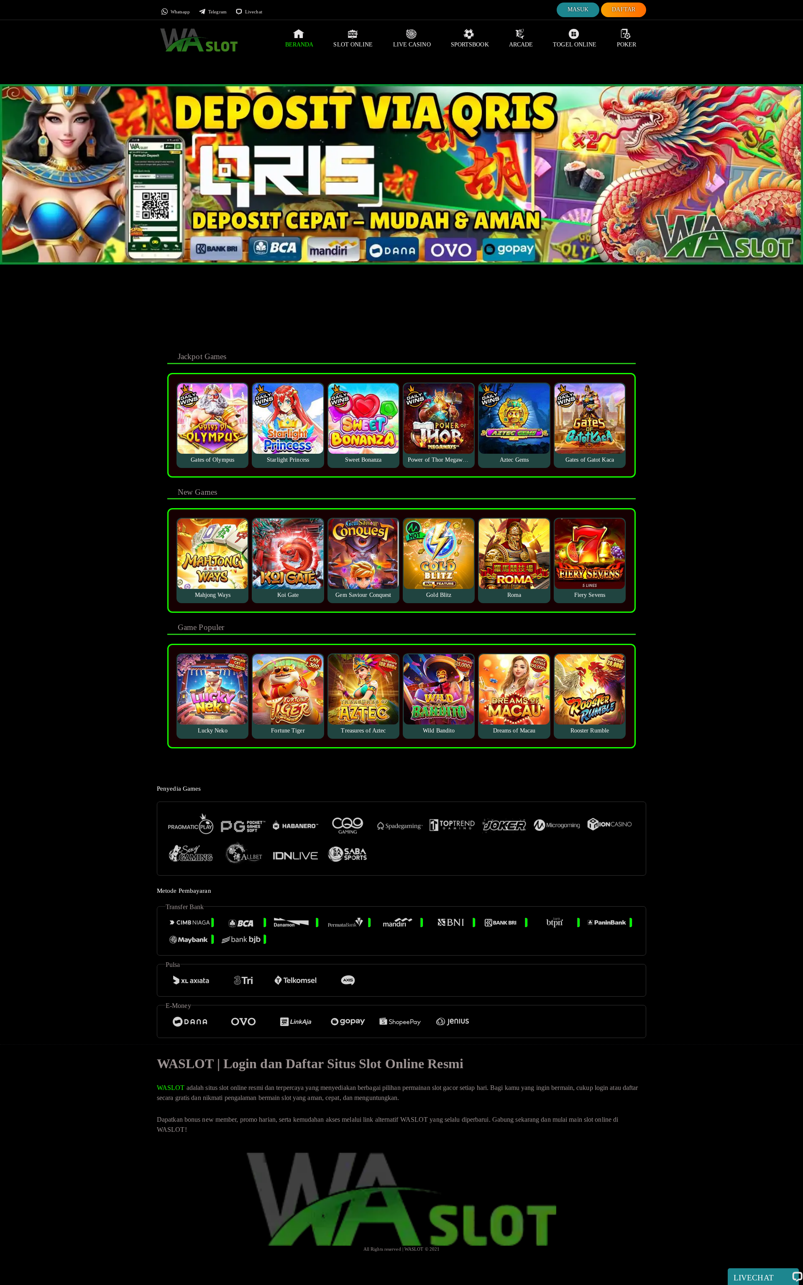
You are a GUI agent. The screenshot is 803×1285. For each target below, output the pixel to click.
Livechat (253, 11)
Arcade (521, 44)
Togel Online (574, 44)
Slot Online (353, 44)
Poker (627, 44)
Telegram (217, 11)
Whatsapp (179, 11)
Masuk (578, 9)
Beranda (299, 44)
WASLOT (171, 1087)
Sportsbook (470, 44)
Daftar (623, 9)
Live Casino (412, 44)
